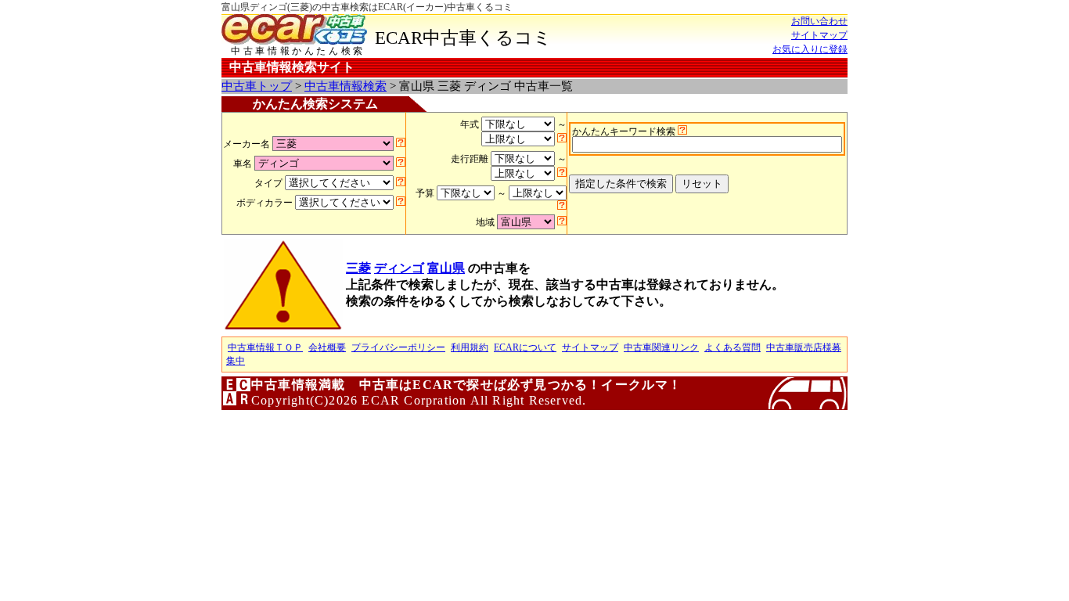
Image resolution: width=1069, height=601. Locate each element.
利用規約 (469, 347)
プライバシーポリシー (398, 347)
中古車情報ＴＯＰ (265, 347)
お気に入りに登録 (810, 49)
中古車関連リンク (661, 347)
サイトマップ (819, 35)
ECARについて (525, 347)
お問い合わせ (819, 21)
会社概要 (327, 347)
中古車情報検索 (345, 86)
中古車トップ (256, 86)
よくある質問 (732, 347)
